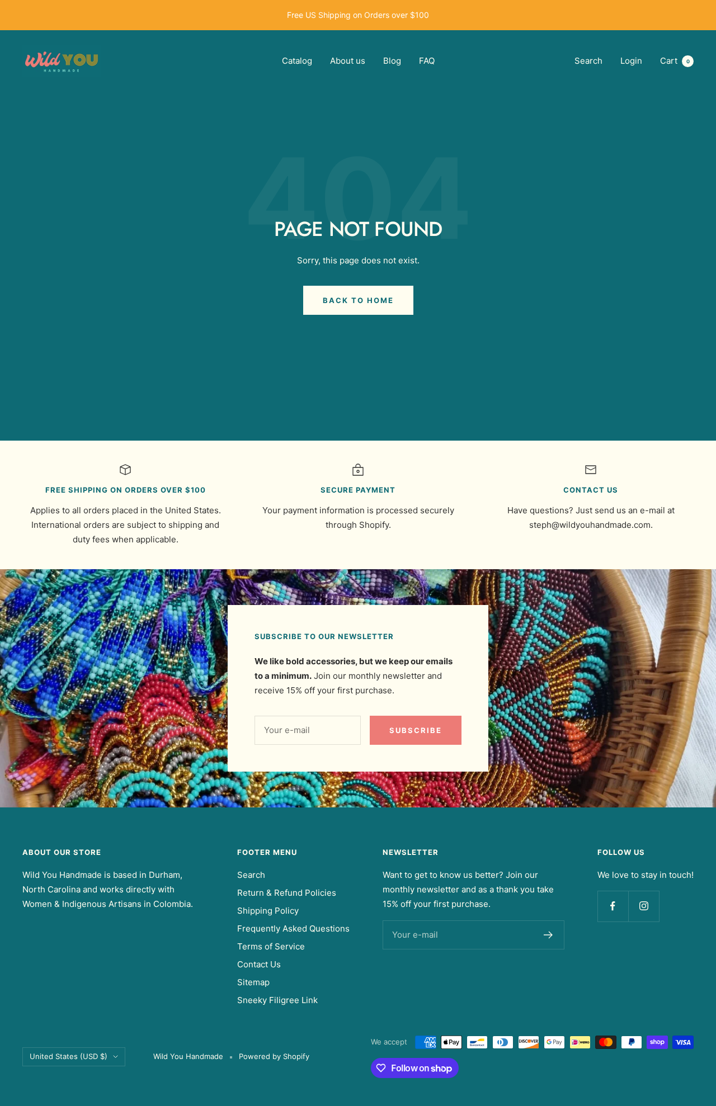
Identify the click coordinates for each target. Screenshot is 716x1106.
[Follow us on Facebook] (612, 906)
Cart (675, 60)
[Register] (548, 935)
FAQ (427, 60)
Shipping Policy (268, 910)
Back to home (358, 300)
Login (631, 60)
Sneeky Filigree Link (277, 1000)
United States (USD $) (68, 1056)
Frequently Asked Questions (293, 928)
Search (588, 60)
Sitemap (253, 982)
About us (347, 60)
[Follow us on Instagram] (643, 906)
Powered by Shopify (274, 1056)
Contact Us (259, 964)
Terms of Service (271, 946)
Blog (392, 60)
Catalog (297, 60)
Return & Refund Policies (286, 892)
